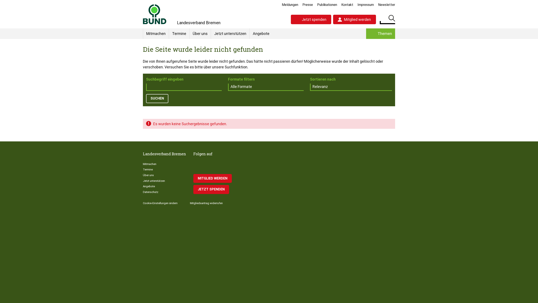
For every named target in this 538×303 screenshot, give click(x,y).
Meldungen (290, 5)
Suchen (392, 19)
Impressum (365, 5)
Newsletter (386, 5)
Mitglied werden (357, 19)
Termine (179, 33)
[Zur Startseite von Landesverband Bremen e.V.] (154, 14)
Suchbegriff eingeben (164, 79)
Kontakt (347, 5)
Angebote (261, 33)
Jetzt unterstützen (230, 33)
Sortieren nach (323, 79)
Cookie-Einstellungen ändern (160, 203)
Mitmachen (156, 33)
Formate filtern (241, 79)
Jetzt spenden (314, 19)
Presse (307, 5)
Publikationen (327, 5)
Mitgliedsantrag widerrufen (206, 203)
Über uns (200, 33)
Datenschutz (150, 192)
